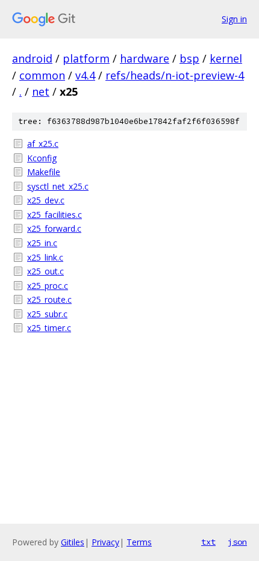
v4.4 (85, 75)
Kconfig (42, 158)
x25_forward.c (54, 228)
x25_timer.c (49, 327)
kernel (226, 58)
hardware (144, 58)
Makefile (43, 172)
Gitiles (72, 542)
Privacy (105, 542)
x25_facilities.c (54, 214)
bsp (189, 58)
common (42, 75)
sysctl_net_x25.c (58, 186)
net (40, 91)
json (237, 541)
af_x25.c (42, 143)
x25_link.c (45, 257)
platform (86, 58)
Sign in (234, 19)
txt (208, 541)
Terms (139, 542)
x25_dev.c (45, 200)
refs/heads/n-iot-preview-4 (174, 75)
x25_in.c (42, 243)
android (32, 58)
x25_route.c (49, 299)
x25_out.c (45, 271)
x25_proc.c (47, 285)
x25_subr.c (47, 314)
